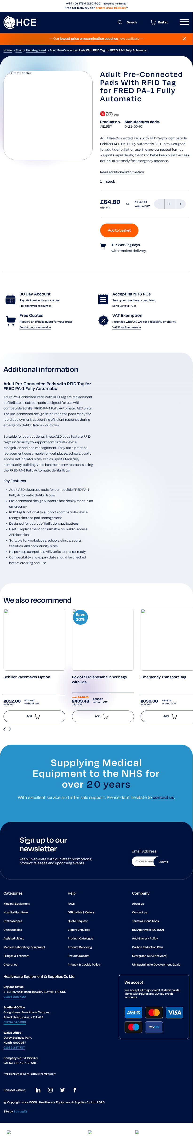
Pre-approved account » (35, 305)
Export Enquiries (79, 930)
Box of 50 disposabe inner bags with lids (99, 680)
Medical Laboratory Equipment (24, 947)
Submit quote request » (35, 327)
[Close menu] (184, 39)
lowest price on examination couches (89, 39)
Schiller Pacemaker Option (27, 677)
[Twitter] (62, 1090)
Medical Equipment (17, 904)
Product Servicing (80, 947)
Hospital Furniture (16, 912)
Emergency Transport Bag (163, 677)
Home (8, 50)
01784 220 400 (15, 997)
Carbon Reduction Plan (147, 947)
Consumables (13, 930)
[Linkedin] (38, 1090)
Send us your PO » (124, 305)
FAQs (71, 904)
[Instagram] (50, 1090)
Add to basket (119, 230)
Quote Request (78, 921)
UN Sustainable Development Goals (156, 964)
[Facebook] (74, 1090)
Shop (19, 50)
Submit (163, 862)
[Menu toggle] (182, 22)
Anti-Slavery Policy (145, 938)
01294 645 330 (15, 1022)
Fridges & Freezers (16, 956)
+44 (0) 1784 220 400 (83, 3)
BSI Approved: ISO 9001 (148, 930)
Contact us (139, 912)
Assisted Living (14, 938)
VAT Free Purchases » (126, 327)
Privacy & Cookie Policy (84, 964)
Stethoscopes (13, 921)
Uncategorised (36, 50)
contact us (163, 797)
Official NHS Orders (81, 912)
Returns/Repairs (78, 956)
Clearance (10, 964)
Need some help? (115, 3)
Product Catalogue (80, 938)
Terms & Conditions (145, 921)
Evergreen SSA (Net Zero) (150, 956)
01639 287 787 (14, 1047)
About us (138, 904)
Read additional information (122, 172)
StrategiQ (20, 1111)
